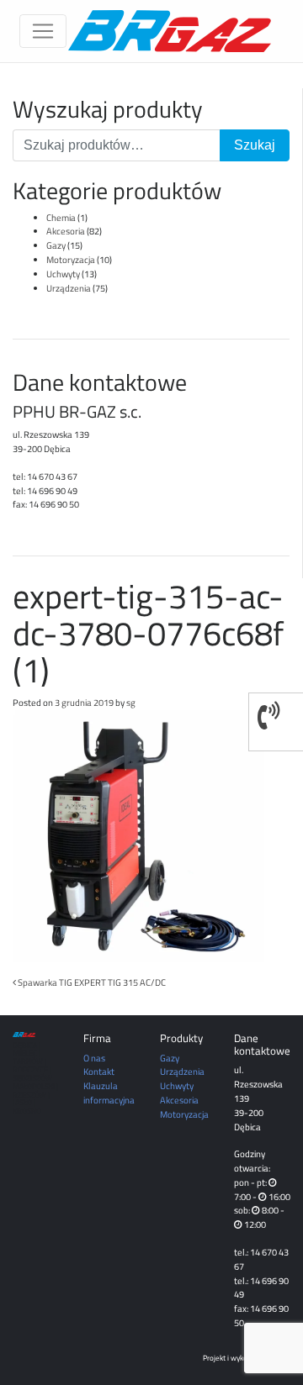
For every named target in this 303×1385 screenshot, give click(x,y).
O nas (94, 1058)
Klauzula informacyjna (109, 1092)
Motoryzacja (70, 259)
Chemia (61, 217)
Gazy (56, 245)
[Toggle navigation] (42, 31)
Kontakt (98, 1071)
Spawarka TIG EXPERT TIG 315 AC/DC (91, 982)
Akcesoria (65, 231)
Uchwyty (63, 273)
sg (131, 702)
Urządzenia (68, 288)
